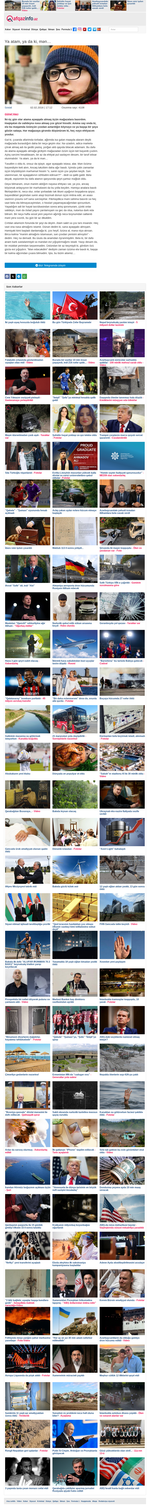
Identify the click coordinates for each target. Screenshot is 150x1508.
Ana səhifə (10, 1501)
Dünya (34, 29)
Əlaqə (94, 1501)
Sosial (8, 107)
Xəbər (8, 29)
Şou (58, 29)
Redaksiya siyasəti (107, 1501)
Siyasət (16, 29)
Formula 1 (67, 29)
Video (19, 1501)
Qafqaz (43, 29)
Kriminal (25, 29)
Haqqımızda (86, 1501)
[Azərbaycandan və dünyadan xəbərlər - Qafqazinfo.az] (22, 19)
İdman (51, 29)
